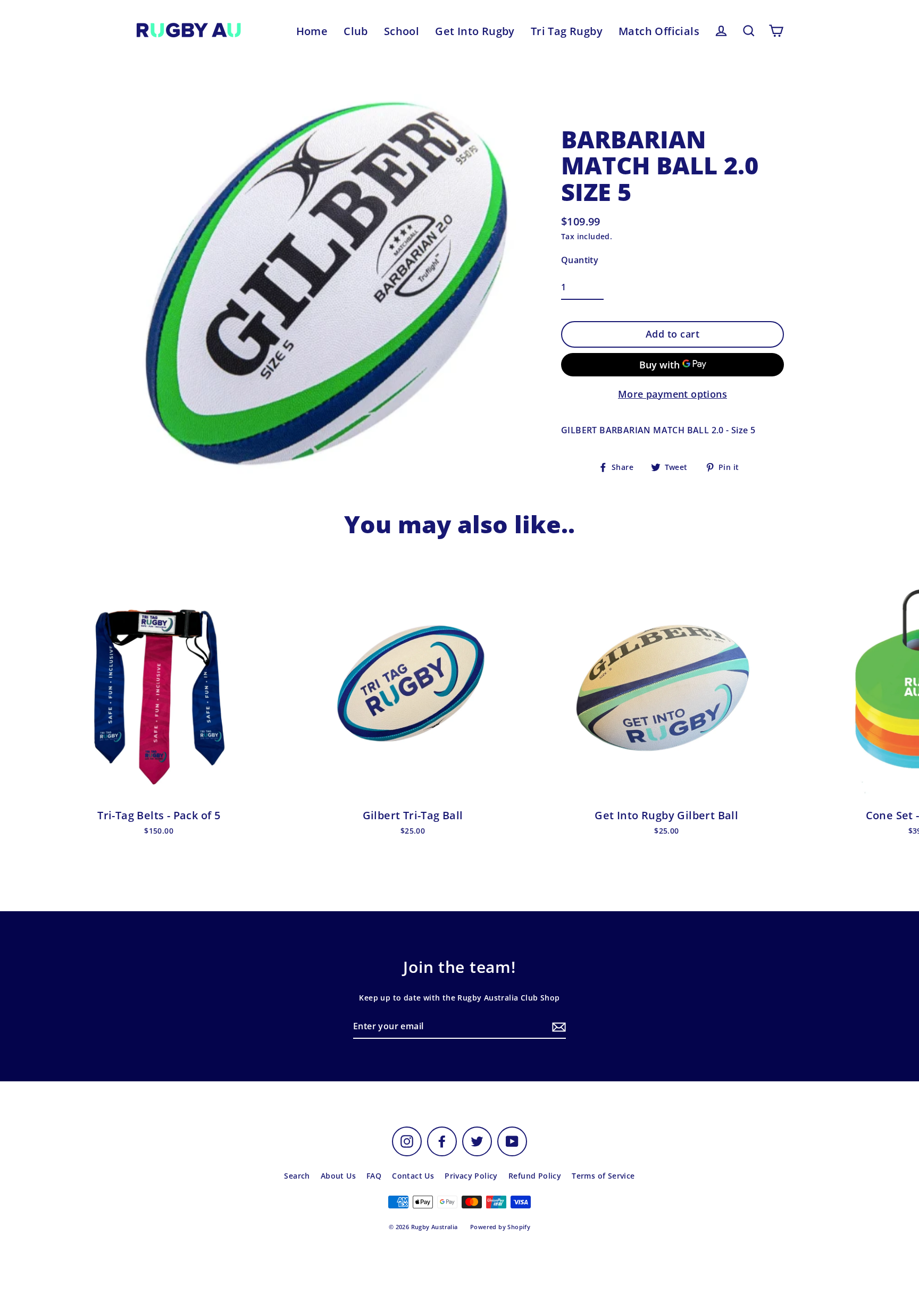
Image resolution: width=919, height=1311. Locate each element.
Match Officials (659, 31)
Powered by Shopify (500, 1227)
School (401, 31)
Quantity (579, 260)
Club (356, 31)
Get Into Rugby (475, 31)
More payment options (672, 394)
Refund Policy (534, 1176)
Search (297, 1176)
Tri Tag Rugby (567, 31)
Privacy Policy (471, 1176)
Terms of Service (603, 1176)
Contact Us (413, 1176)
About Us (338, 1176)
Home (312, 31)
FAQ (373, 1176)
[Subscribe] (557, 1027)
